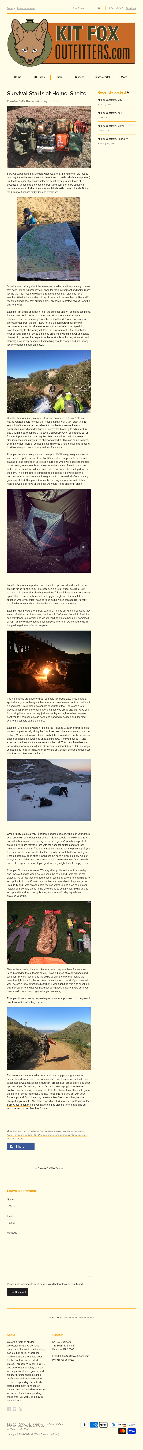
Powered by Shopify (50, 1434)
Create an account (26, 8)
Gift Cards (38, 77)
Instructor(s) (102, 77)
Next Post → (57, 1168)
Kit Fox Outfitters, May (110, 99)
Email (10, 1216)
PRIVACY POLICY (55, 1423)
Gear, (59, 1131)
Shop (59, 77)
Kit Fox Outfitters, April (110, 113)
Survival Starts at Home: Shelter (47, 93)
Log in (10, 8)
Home (17, 77)
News (59, 1317)
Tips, (9, 1138)
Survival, (82, 1134)
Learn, (10, 1134)
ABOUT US (25, 1423)
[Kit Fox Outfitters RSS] (20, 1409)
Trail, (14, 1138)
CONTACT (38, 1423)
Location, (18, 1134)
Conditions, (34, 1131)
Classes (79, 77)
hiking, (70, 1131)
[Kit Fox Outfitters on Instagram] (15, 1409)
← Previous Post (43, 1168)
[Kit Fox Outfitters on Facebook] (9, 1409)
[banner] (71, 42)
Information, (79, 1131)
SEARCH (11, 1423)
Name (10, 1199)
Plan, (35, 1134)
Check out (131, 8)
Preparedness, (63, 1134)
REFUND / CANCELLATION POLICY (25, 1426)
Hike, (64, 1131)
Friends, (52, 1131)
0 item (116, 8)
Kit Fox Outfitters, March (111, 126)
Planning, (43, 1134)
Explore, (44, 1131)
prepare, (52, 1134)
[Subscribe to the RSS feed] (128, 92)
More (124, 77)
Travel (20, 1138)
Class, (25, 1131)
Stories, (74, 1134)
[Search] (99, 8)
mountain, (28, 1134)
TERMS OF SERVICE (18, 1429)
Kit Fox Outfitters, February (113, 138)
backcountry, (16, 1131)
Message (12, 1232)
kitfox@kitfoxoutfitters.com (74, 1356)
